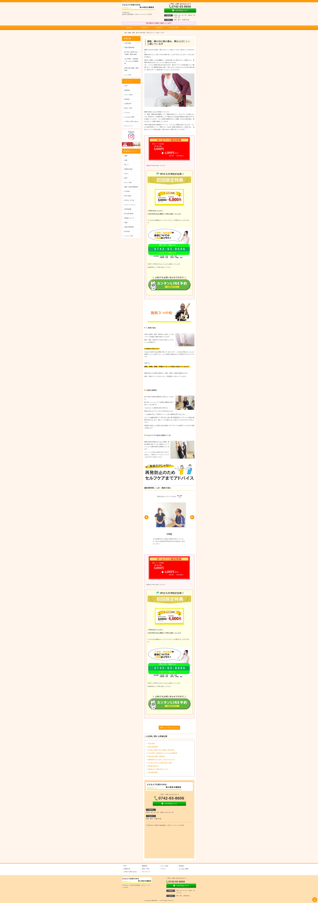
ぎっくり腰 (127, 182)
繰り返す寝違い (129, 213)
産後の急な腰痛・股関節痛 (156, 756)
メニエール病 (128, 236)
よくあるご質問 (174, 27)
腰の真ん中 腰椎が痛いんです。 (158, 769)
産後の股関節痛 (153, 746)
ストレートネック (130, 204)
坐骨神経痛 (127, 209)
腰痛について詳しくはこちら (169, 727)
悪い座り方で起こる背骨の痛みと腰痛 (160, 762)
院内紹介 (159, 27)
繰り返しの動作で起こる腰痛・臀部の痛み (161, 750)
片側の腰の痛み (153, 772)
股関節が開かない (153, 766)
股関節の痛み (128, 169)
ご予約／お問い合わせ (131, 121)
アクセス (188, 27)
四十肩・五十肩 (129, 200)
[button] (146, 517)
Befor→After (128, 108)
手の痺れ (127, 191)
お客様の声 (144, 27)
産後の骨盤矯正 (129, 227)
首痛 (125, 160)
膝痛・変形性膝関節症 (131, 187)
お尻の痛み (151, 743)
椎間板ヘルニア (129, 218)
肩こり (126, 164)
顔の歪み (127, 231)
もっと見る (127, 75)
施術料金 (129, 27)
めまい (126, 173)
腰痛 (129, 32)
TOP (125, 32)
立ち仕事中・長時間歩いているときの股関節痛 (162, 753)
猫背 (125, 178)
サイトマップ (128, 126)
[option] (169, 522)
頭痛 (125, 222)
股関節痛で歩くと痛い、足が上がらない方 (161, 759)
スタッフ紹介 (128, 94)
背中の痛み (127, 196)
